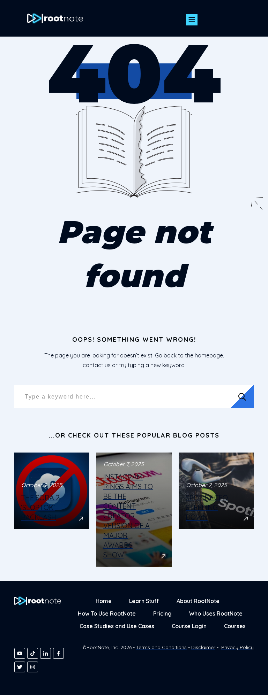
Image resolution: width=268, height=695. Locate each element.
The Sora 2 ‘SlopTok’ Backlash (51, 510)
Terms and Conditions (161, 647)
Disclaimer (203, 647)
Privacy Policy (237, 647)
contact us (97, 365)
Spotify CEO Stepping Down (216, 510)
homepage (209, 355)
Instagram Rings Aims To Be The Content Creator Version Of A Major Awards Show (134, 510)
